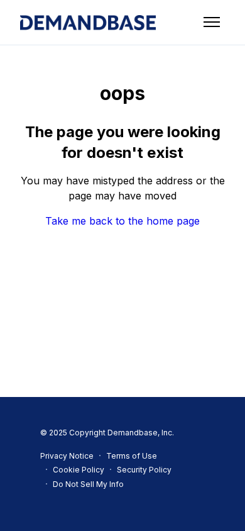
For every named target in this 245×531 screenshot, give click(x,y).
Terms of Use (131, 456)
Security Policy (144, 469)
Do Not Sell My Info (88, 484)
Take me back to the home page (122, 221)
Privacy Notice (67, 456)
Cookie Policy (78, 469)
